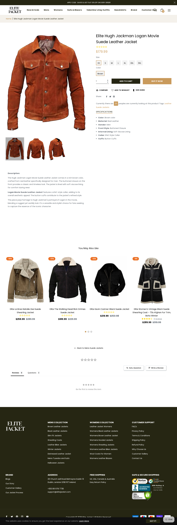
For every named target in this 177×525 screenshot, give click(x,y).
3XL (139, 63)
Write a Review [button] (157, 368)
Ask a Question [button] (135, 368)
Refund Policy (138, 444)
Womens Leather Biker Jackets (104, 449)
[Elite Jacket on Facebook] (7, 516)
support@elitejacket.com (59, 492)
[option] (25, 292)
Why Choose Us (139, 449)
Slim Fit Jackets (55, 435)
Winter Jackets (54, 449)
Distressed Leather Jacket (59, 453)
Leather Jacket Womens (101, 426)
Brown (100, 73)
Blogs (8, 479)
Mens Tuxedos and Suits (58, 458)
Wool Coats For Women (100, 453)
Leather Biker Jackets (57, 444)
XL (125, 63)
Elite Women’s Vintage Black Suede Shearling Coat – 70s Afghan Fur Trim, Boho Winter (152, 312)
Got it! (153, 521)
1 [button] (85, 331)
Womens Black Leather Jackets (104, 431)
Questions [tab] (32, 372)
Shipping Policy (138, 440)
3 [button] (91, 331)
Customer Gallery (140, 453)
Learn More (84, 521)
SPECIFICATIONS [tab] (104, 111)
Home (8, 18)
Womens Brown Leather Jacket (104, 435)
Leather (168, 103)
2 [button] (88, 331)
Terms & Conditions (141, 435)
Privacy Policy (138, 431)
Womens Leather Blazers (101, 458)
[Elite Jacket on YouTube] (27, 516)
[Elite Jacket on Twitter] (12, 516)
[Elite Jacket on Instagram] (22, 516)
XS (99, 63)
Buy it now (157, 81)
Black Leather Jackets (57, 431)
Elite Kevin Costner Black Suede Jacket (109, 309)
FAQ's (134, 426)
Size (98, 57)
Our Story (10, 483)
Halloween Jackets (56, 463)
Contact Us (137, 458)
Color (98, 67)
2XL (131, 63)
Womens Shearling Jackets (102, 444)
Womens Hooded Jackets (101, 440)
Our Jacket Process (14, 492)
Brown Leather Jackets (58, 426)
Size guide (140, 90)
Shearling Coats (55, 440)
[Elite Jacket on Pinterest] (17, 516)
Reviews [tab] (15, 372)
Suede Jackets (102, 107)
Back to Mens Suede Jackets (90, 348)
